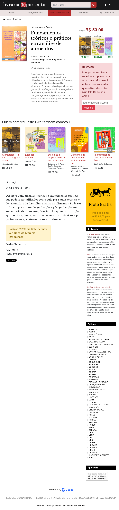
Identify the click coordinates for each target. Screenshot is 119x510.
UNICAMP (93, 445)
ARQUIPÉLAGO (95, 334)
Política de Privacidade (74, 505)
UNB (91, 440)
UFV (90, 437)
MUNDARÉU (94, 407)
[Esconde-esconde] (34, 139)
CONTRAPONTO (96, 357)
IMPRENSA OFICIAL (97, 389)
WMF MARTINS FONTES (99, 455)
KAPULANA (94, 392)
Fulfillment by (55, 489)
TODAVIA (92, 430)
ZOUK (91, 457)
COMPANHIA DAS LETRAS (100, 351)
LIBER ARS (93, 397)
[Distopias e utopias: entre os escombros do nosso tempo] (57, 139)
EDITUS (92, 369)
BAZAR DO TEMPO (97, 341)
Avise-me (88, 107)
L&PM (91, 399)
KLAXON (92, 394)
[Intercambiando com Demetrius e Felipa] (103, 139)
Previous (5, 150)
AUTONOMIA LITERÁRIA (99, 339)
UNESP (92, 442)
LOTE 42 (92, 402)
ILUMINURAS (94, 387)
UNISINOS (93, 452)
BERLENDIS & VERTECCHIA (101, 344)
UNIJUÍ (92, 450)
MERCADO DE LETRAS (98, 404)
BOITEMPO (93, 349)
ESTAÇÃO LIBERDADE (98, 382)
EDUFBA (92, 372)
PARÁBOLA (93, 412)
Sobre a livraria (44, 505)
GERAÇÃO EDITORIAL (98, 384)
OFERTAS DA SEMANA (59, 12)
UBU (91, 432)
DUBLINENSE (94, 362)
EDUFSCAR (94, 377)
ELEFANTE (93, 379)
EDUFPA (92, 374)
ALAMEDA (93, 329)
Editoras (92, 324)
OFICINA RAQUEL (96, 409)
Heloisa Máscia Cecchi (41, 27)
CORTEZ (92, 359)
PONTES (92, 419)
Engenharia (17, 19)
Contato (83, 12)
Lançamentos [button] (35, 12)
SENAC (92, 427)
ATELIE (92, 336)
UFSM (91, 435)
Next (109, 150)
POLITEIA (93, 417)
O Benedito (108, 12)
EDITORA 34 (94, 367)
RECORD (93, 422)
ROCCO (92, 425)
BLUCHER (93, 347)
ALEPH (92, 331)
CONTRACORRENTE (98, 354)
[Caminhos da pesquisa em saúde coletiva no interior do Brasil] (80, 139)
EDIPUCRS (93, 364)
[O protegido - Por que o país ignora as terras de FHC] (11, 139)
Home (12, 12)
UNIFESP (93, 447)
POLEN (92, 415)
